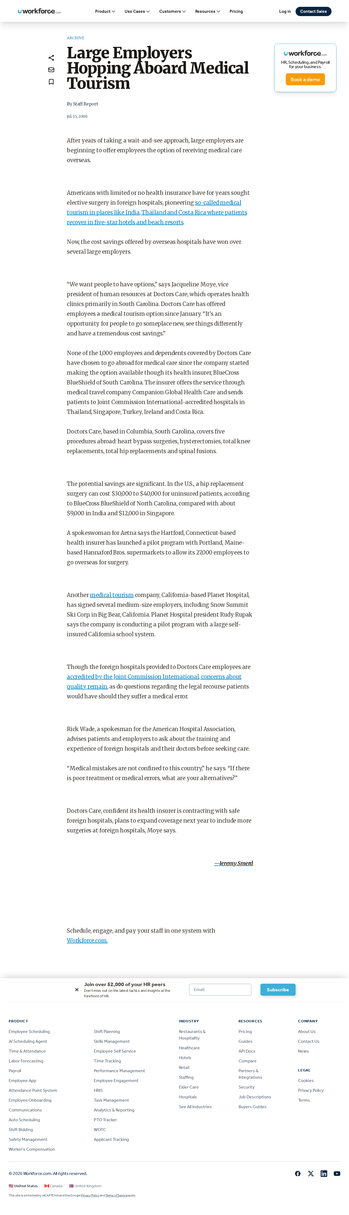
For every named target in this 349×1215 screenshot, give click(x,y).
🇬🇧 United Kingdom (85, 1186)
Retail (184, 1067)
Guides (245, 1041)
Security (247, 1087)
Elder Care (189, 1087)
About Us (307, 1031)
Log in (285, 11)
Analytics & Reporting (114, 1110)
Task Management (111, 1100)
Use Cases (135, 11)
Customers (170, 11)
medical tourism (112, 595)
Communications (25, 1110)
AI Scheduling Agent (28, 1041)
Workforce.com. (87, 940)
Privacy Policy (311, 1090)
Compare (248, 1060)
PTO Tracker (105, 1119)
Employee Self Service (115, 1051)
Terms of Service (116, 1195)
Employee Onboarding (30, 1100)
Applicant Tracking (111, 1139)
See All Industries (195, 1106)
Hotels (185, 1057)
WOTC (100, 1129)
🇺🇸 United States (23, 1186)
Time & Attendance (27, 1051)
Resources (205, 11)
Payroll (15, 1070)
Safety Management (28, 1139)
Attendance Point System (33, 1090)
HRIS (98, 1090)
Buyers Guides (253, 1106)
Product (102, 11)
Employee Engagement (116, 1080)
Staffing (186, 1077)
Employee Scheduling (29, 1031)
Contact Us (309, 1041)
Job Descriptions (255, 1096)
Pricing (236, 11)
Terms (304, 1100)
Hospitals (188, 1096)
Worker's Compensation (32, 1149)
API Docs (247, 1051)
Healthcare (189, 1047)
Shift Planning (107, 1031)
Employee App (22, 1080)
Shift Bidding (21, 1129)
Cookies (306, 1080)
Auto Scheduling (24, 1119)
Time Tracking (107, 1060)
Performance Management (119, 1070)
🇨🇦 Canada (53, 1186)
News (303, 1051)
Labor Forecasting (26, 1060)
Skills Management (112, 1041)
